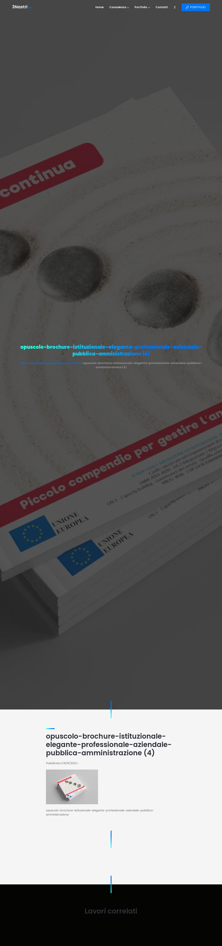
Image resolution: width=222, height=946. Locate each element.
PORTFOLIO (198, 7)
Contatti (162, 7)
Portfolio (141, 7)
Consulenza (117, 7)
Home (99, 7)
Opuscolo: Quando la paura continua (55, 363)
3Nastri (21, 7)
